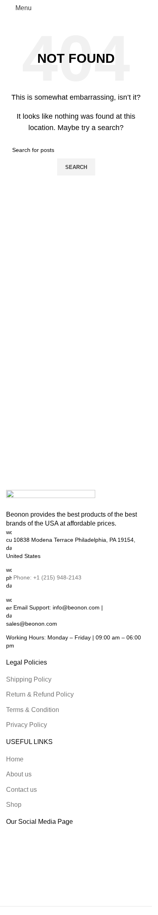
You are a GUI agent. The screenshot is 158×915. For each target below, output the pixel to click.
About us (19, 774)
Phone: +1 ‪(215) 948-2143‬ (47, 577)
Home (14, 759)
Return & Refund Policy (40, 694)
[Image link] (50, 499)
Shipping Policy (28, 679)
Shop (13, 804)
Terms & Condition (32, 709)
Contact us (21, 789)
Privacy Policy (26, 724)
